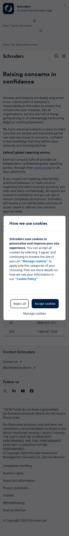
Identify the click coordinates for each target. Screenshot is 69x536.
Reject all (19, 304)
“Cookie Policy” (26, 279)
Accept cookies (45, 304)
